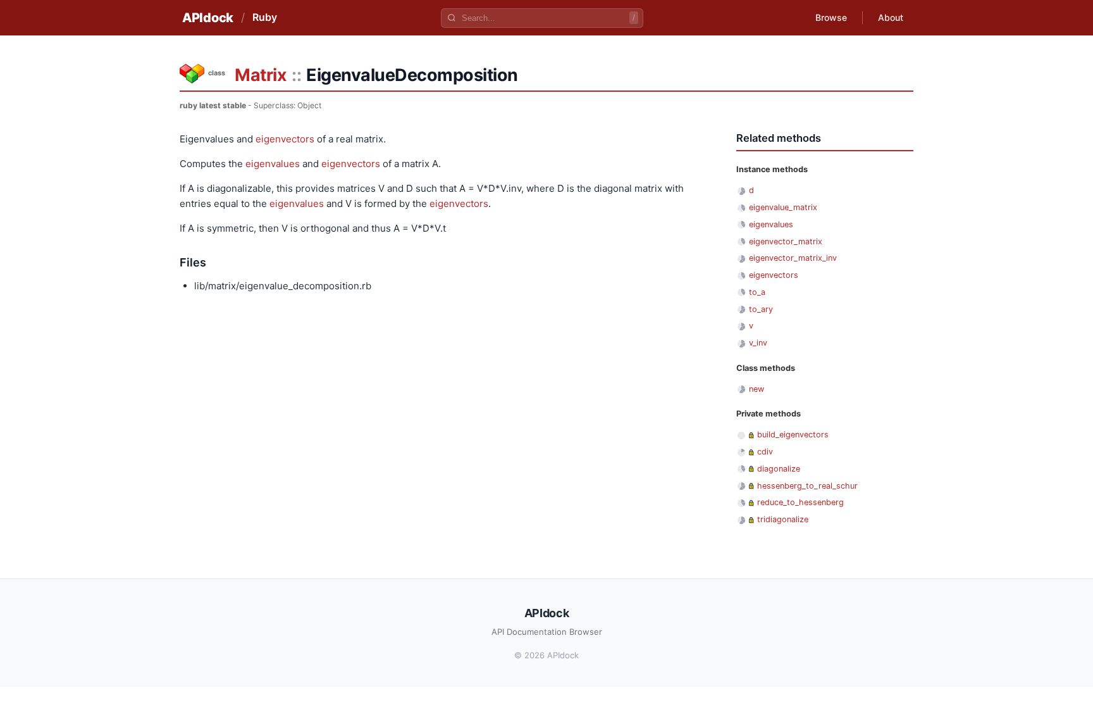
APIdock (207, 17)
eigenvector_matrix (785, 241)
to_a (757, 292)
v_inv (758, 342)
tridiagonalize (782, 519)
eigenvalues (272, 164)
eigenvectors (285, 139)
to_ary (761, 309)
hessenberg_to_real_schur (807, 486)
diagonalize (778, 468)
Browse (831, 17)
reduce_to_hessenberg (800, 502)
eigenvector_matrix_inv (793, 258)
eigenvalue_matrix (783, 207)
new (756, 389)
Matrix (261, 75)
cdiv (765, 451)
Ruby (264, 17)
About (890, 17)
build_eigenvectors (793, 434)
